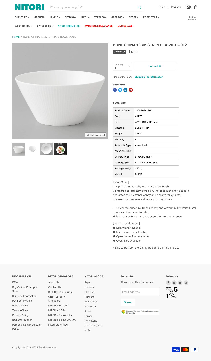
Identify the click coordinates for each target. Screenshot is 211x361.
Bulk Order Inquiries (60, 292)
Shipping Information (24, 295)
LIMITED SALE (125, 26)
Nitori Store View (58, 324)
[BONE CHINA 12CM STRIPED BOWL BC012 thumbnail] (18, 148)
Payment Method (22, 300)
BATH (84, 17)
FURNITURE (21, 17)
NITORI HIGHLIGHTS (69, 26)
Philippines (90, 301)
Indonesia (90, 306)
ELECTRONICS (23, 26)
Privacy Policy (20, 315)
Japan (87, 282)
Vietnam (89, 296)
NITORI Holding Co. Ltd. (62, 319)
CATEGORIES (44, 26)
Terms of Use (20, 310)
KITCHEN (39, 17)
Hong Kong (90, 320)
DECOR (133, 17)
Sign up (128, 302)
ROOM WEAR (150, 17)
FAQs (15, 282)
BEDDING (70, 17)
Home (16, 36)
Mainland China (93, 325)
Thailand (89, 292)
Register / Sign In (22, 319)
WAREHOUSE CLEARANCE (99, 26)
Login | (163, 7)
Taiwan (88, 316)
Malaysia (89, 287)
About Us (53, 282)
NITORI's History (57, 305)
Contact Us (54, 287)
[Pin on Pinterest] (131, 90)
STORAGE (117, 17)
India (87, 330)
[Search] (139, 7)
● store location (192, 18)
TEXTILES (99, 17)
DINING (54, 17)
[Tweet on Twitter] (120, 90)
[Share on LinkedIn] (125, 90)
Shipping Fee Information (149, 76)
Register (176, 7)
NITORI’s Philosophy (60, 315)
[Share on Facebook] (115, 90)
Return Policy (20, 305)
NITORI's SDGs (57, 310)
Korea (87, 311)
